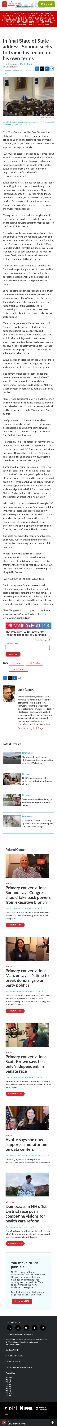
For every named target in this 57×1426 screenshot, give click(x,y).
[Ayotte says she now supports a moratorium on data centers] (27, 1118)
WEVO (9, 1391)
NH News (16, 663)
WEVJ (8, 1386)
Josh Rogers (12, 66)
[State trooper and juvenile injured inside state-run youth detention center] (12, 800)
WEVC (8, 1380)
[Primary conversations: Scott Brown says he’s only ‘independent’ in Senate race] (27, 1035)
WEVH (8, 1384)
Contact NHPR (12, 1350)
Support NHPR (22, 1301)
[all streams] (53, 1422)
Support (47, 4)
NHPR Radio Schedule (15, 1356)
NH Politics (34, 663)
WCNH (9, 1378)
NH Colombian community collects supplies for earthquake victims (37, 781)
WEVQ (9, 1393)
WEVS (8, 1395)
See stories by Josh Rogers (32, 728)
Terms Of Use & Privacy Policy (19, 1367)
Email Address (12, 643)
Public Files (10, 1373)
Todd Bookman (12, 1227)
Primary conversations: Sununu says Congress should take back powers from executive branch (28, 895)
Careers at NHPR (13, 1361)
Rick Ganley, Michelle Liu (16, 908)
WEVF (8, 1382)
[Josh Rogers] (9, 693)
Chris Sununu (18, 669)
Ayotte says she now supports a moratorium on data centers (26, 1144)
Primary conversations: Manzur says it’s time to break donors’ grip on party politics (27, 978)
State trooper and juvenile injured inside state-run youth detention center (37, 802)
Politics (9, 883)
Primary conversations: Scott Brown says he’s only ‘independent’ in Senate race (27, 1064)
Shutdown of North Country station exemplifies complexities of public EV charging (37, 760)
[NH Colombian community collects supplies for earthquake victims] (12, 779)
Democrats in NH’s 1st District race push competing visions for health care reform (26, 1213)
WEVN (8, 1389)
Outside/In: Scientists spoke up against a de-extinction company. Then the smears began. (37, 823)
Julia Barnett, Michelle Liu (16, 991)
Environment (27, 752)
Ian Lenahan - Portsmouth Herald (20, 1155)
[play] (4, 1422)
